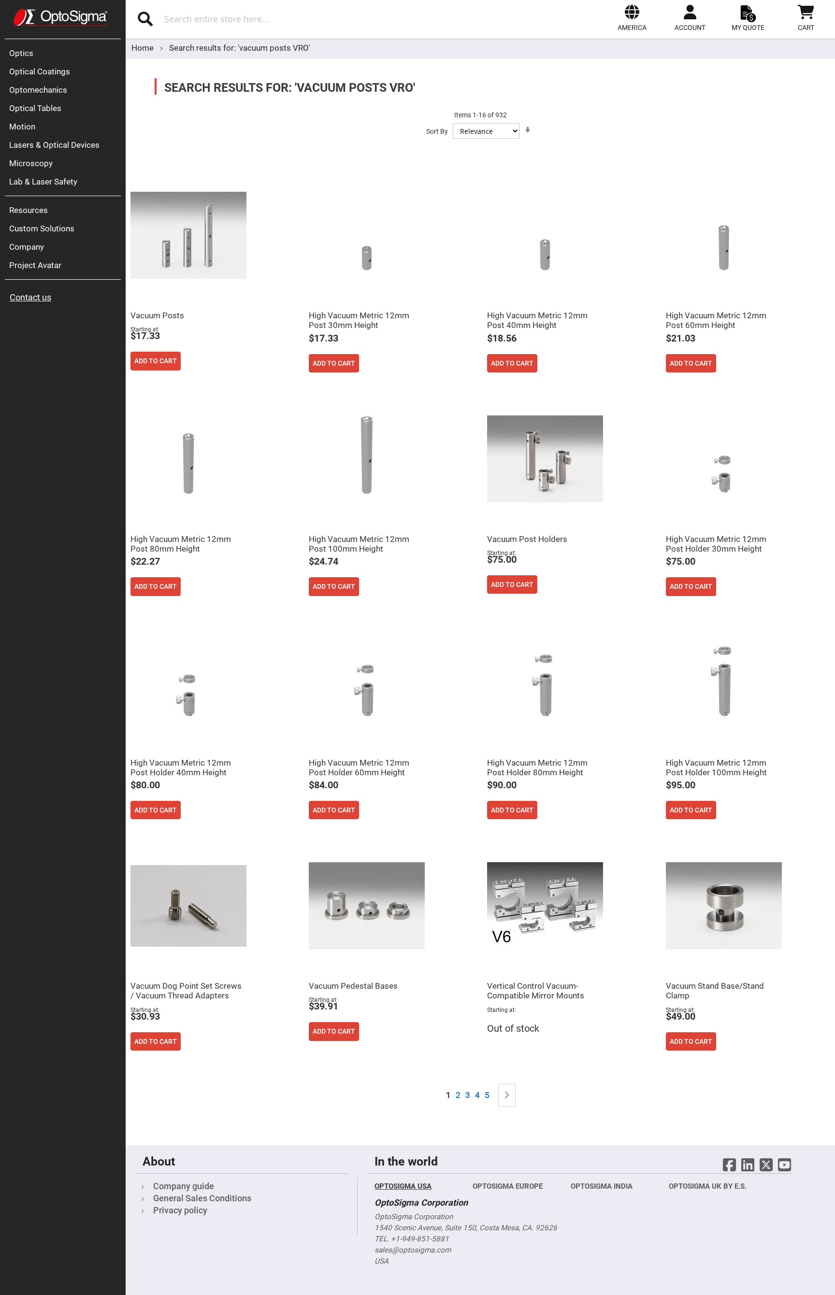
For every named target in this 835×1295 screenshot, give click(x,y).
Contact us (30, 297)
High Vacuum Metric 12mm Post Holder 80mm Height (537, 767)
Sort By (437, 131)
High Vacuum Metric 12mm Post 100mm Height (359, 544)
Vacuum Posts (157, 315)
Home (143, 48)
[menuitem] (65, 53)
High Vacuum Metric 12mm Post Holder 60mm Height (359, 767)
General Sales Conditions (202, 1198)
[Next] (507, 1095)
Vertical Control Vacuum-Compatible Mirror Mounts (535, 990)
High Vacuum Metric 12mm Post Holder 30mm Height (716, 544)
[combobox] (253, 19)
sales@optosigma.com (412, 1250)
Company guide (183, 1186)
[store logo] (60, 17)
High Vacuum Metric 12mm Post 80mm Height (180, 544)
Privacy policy (180, 1210)
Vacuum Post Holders (527, 539)
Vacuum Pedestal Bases (353, 986)
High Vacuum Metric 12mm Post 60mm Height (716, 320)
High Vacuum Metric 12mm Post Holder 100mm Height (716, 767)
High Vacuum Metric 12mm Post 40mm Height (537, 320)
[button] (632, 18)
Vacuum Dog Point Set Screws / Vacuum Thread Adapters (186, 990)
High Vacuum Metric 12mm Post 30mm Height (359, 320)
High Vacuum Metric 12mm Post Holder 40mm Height (180, 767)
